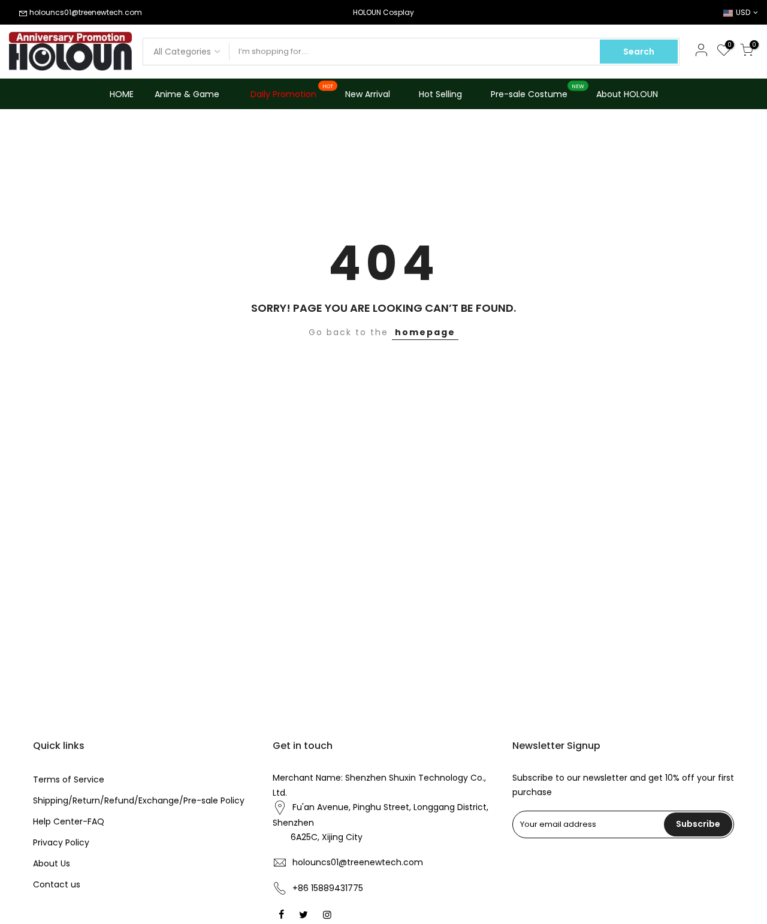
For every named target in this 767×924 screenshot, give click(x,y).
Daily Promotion (292, 92)
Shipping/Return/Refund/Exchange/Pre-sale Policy (138, 800)
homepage (425, 332)
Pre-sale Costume (538, 92)
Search (638, 52)
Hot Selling (440, 94)
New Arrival (367, 94)
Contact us (56, 884)
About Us (51, 863)
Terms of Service (68, 779)
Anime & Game (187, 94)
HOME (122, 94)
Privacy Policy (61, 842)
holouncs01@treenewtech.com (85, 12)
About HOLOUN (627, 94)
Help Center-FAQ (68, 821)
